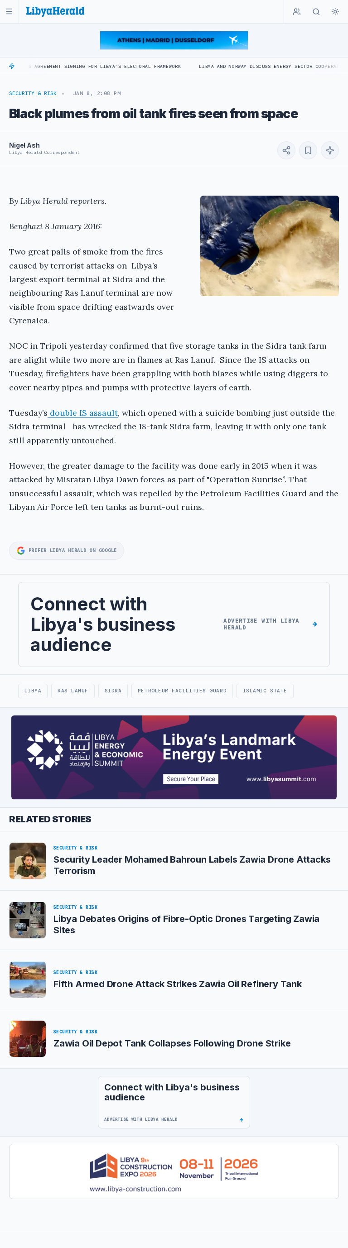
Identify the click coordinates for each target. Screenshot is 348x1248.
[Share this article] (286, 150)
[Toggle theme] (335, 12)
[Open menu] (9, 11)
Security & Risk (33, 93)
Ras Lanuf (73, 690)
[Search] (316, 12)
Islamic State (265, 690)
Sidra (113, 690)
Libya (33, 690)
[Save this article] (308, 150)
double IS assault (83, 413)
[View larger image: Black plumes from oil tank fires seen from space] (269, 246)
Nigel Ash (24, 145)
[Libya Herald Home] (55, 11)
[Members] (297, 12)
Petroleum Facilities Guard (182, 690)
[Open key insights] (330, 150)
